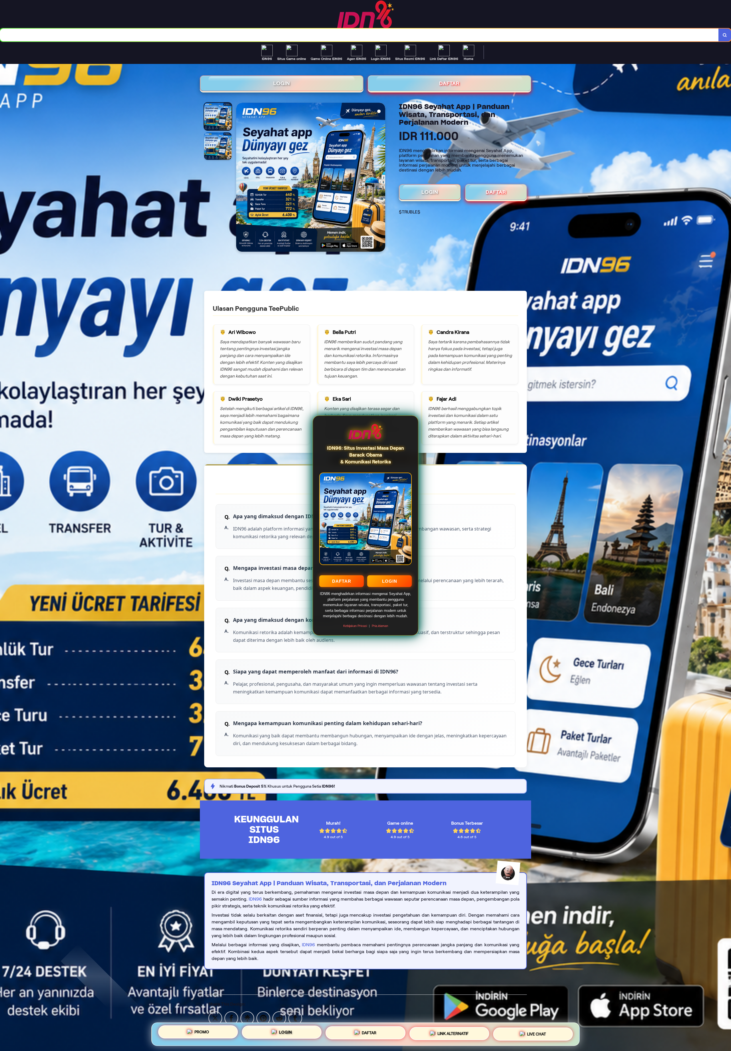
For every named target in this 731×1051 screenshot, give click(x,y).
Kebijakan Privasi (355, 625)
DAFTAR (341, 581)
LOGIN (389, 581)
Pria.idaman (380, 625)
